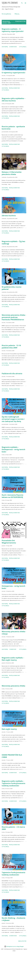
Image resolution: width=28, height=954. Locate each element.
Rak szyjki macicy (9, 729)
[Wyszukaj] (22, 2)
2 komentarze (13, 46)
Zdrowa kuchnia (9, 215)
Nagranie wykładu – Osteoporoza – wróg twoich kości (13, 449)
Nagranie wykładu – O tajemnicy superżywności (13, 30)
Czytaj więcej (22, 46)
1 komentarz (12, 649)
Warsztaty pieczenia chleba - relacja (14, 632)
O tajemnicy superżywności (13, 72)
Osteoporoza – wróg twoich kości (13, 587)
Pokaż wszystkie (20, 21)
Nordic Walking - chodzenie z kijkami (13, 919)
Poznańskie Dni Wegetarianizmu (9, 541)
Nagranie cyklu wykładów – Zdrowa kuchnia (13, 99)
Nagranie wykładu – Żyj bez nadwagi (13, 242)
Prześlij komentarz (14, 88)
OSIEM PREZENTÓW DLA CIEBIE (12, 756)
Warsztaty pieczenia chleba (13, 686)
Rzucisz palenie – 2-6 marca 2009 (13, 828)
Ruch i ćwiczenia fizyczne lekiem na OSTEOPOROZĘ (12, 496)
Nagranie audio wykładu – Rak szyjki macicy (13, 658)
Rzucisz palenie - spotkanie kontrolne (13, 127)
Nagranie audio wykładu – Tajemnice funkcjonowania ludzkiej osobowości (13, 783)
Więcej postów (22, 941)
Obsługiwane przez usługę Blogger (15, 946)
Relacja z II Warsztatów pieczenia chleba (12, 173)
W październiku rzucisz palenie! (11, 288)
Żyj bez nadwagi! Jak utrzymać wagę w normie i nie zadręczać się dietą (13, 419)
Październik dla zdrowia (12, 373)
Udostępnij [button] (5, 46)
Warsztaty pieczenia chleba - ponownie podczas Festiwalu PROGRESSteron (14, 317)
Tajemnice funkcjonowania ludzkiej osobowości (13, 873)
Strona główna (6, 14)
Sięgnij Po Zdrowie (10, 3)
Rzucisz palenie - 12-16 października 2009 (11, 346)
